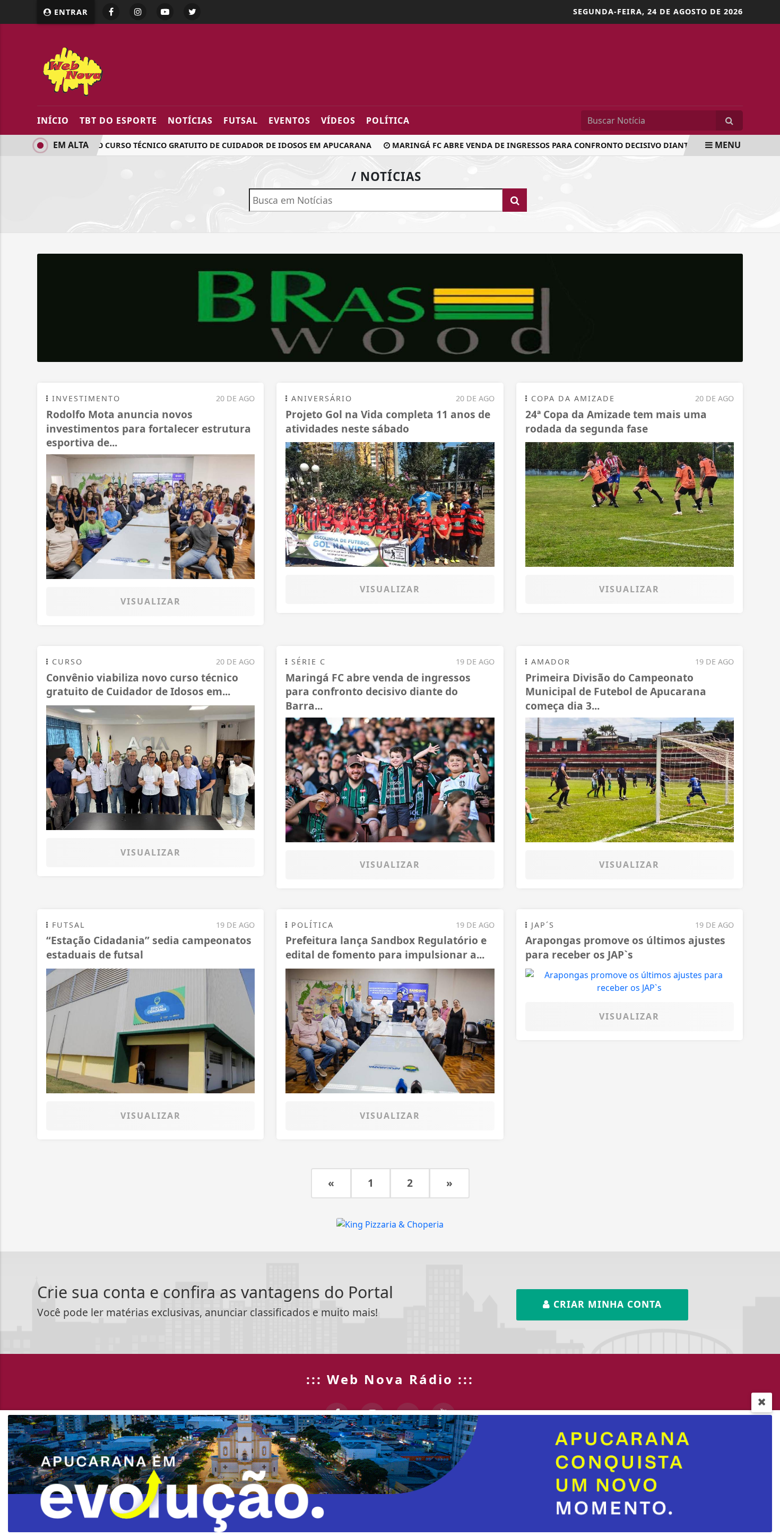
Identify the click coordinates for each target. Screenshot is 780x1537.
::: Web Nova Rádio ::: (390, 1379)
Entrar (69, 12)
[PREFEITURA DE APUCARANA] (390, 1473)
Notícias (190, 120)
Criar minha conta (606, 1304)
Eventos (289, 120)
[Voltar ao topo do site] (764, 922)
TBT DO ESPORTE (118, 120)
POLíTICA (388, 120)
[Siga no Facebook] (110, 11)
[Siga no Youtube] (165, 11)
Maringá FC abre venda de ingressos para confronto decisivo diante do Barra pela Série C (572, 145)
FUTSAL (240, 120)
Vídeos (338, 120)
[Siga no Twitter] (192, 11)
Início (53, 120)
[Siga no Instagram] (137, 11)
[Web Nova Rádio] (134, 70)
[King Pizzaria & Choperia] (390, 307)
